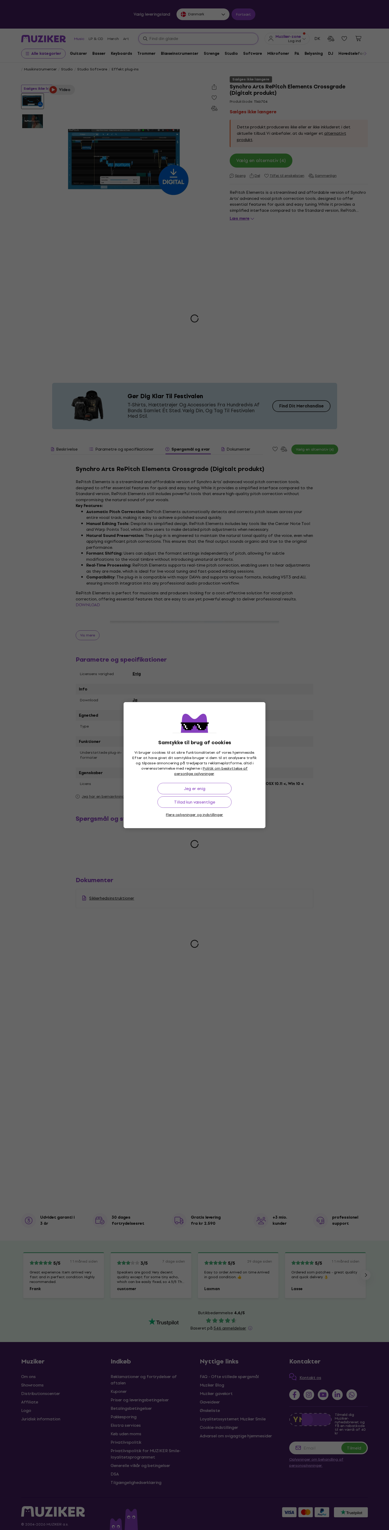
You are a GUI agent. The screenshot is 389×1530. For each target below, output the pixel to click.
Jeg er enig (194, 788)
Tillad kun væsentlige (194, 802)
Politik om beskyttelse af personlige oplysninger (211, 771)
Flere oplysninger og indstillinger (194, 815)
